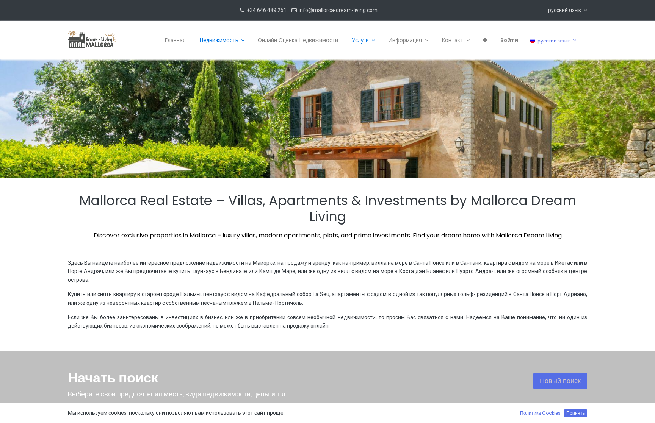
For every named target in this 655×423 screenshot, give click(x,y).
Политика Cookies (540, 413)
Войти (509, 40)
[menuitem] (175, 40)
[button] (567, 10)
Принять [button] (575, 413)
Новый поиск (560, 381)
